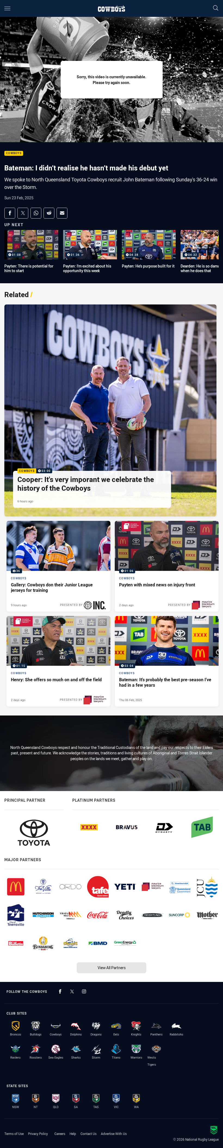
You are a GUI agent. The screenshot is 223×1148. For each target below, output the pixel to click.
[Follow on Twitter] (72, 991)
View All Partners (112, 967)
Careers (59, 1133)
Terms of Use (14, 1133)
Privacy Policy (38, 1133)
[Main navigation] (7, 8)
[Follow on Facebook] (60, 991)
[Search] (216, 8)
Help (73, 1133)
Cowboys (13, 153)
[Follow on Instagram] (84, 991)
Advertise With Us (114, 1133)
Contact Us (88, 1133)
